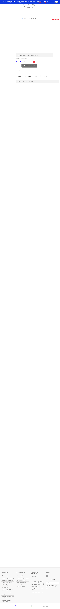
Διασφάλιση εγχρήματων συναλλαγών (8, 597)
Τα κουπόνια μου (21, 586)
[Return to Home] (1, 16)
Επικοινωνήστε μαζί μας (8, 578)
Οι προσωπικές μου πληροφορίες (21, 583)
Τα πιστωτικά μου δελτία (23, 578)
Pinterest (44, 76)
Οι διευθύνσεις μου (21, 580)
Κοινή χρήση (28, 76)
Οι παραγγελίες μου (21, 575)
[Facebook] (47, 576)
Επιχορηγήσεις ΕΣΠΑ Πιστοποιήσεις (7, 601)
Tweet (19, 76)
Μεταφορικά (5, 587)
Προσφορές (5, 575)
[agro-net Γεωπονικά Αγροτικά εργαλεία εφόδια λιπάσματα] (30, 8)
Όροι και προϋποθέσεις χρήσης (7, 593)
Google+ (36, 76)
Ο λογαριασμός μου (20, 572)
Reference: (18, 58)
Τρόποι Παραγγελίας (7, 582)
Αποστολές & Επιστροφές (8, 580)
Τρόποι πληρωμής (6, 585)
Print (18, 70)
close (56, 2)
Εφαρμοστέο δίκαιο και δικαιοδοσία (7, 590)
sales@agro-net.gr (39, 592)
